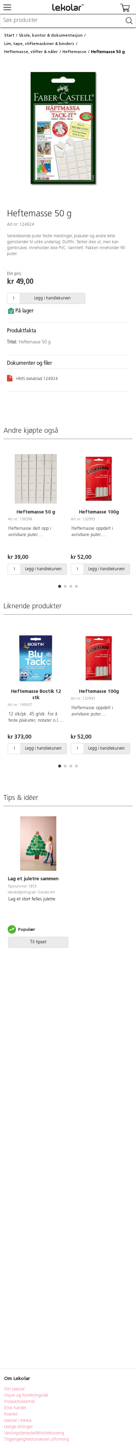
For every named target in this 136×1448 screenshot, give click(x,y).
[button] (59, 586)
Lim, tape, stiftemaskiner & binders (39, 43)
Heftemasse (74, 51)
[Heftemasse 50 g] (36, 478)
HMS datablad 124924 (37, 379)
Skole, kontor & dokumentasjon (51, 35)
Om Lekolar (14, 1389)
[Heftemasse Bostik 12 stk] (36, 658)
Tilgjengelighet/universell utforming (36, 1440)
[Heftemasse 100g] (99, 478)
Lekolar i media (17, 1421)
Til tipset (38, 942)
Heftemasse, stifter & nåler (31, 51)
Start (9, 35)
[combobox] (68, 21)
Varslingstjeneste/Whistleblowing (34, 1433)
